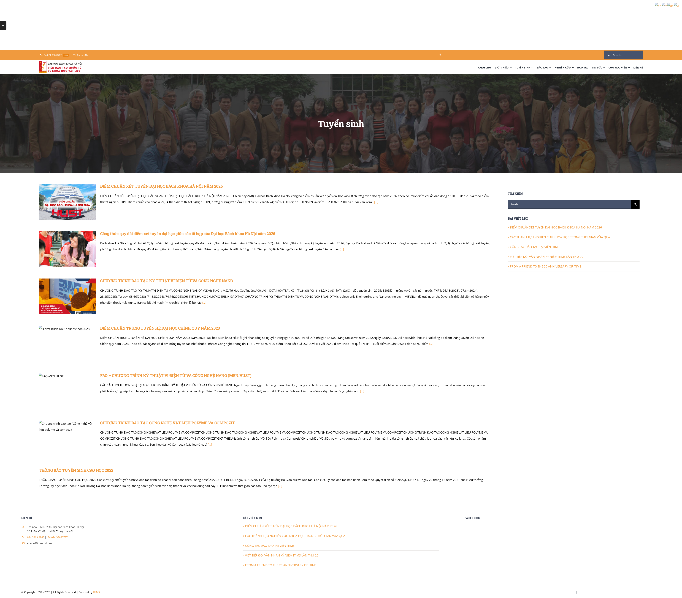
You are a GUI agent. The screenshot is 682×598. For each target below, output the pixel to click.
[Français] (664, 6)
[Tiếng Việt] (676, 6)
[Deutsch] (670, 6)
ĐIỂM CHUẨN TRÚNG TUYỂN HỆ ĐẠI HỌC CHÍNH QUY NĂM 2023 (62, 337)
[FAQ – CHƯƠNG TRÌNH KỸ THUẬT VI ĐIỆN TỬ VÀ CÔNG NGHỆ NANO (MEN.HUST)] (67, 391)
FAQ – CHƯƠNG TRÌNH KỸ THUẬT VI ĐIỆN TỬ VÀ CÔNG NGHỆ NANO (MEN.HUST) (62, 382)
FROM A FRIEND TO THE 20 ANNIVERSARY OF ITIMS (545, 266)
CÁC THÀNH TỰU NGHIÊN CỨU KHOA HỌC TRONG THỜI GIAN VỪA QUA (560, 237)
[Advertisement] (106, 25)
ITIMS (96, 592)
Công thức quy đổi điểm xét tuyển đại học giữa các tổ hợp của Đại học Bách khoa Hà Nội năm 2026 (62, 240)
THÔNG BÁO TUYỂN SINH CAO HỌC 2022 (76, 470)
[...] (376, 202)
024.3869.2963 (35, 537)
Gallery (73, 195)
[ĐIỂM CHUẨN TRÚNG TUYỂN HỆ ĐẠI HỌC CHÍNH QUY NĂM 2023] (67, 344)
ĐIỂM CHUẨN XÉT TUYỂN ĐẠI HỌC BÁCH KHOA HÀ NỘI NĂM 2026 (62, 195)
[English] (658, 6)
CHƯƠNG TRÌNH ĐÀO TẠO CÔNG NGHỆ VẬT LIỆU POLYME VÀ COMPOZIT (62, 431)
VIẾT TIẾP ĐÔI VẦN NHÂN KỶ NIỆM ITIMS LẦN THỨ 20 (546, 257)
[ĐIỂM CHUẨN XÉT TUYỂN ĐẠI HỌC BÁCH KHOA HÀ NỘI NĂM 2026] (67, 202)
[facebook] (440, 55)
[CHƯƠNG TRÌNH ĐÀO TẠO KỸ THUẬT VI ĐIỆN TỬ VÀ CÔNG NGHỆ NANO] (67, 296)
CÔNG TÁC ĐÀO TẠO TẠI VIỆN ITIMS (534, 247)
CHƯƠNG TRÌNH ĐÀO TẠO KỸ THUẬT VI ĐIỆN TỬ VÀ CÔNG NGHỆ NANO (62, 289)
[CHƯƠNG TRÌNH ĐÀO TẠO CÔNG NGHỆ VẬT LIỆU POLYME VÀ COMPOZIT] (67, 438)
